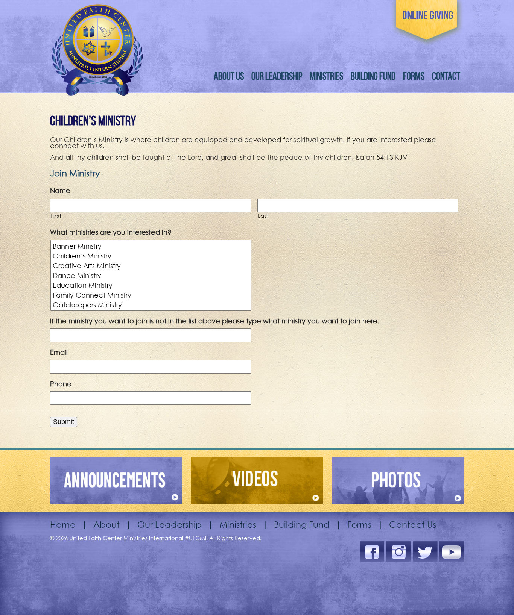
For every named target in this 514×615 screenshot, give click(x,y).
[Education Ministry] (151, 285)
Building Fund (373, 76)
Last (263, 216)
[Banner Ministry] (151, 246)
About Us (229, 76)
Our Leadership (276, 76)
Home (63, 524)
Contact (446, 76)
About (106, 524)
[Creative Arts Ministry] (151, 265)
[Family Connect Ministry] (151, 295)
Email (59, 352)
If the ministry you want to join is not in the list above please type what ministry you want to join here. (214, 321)
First (55, 216)
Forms (413, 76)
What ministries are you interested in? (111, 232)
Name (60, 190)
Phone (60, 384)
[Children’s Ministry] (151, 256)
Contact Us (412, 524)
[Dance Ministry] (151, 275)
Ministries (326, 76)
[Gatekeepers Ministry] (151, 305)
